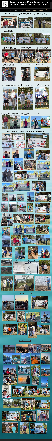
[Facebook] (5, 10)
